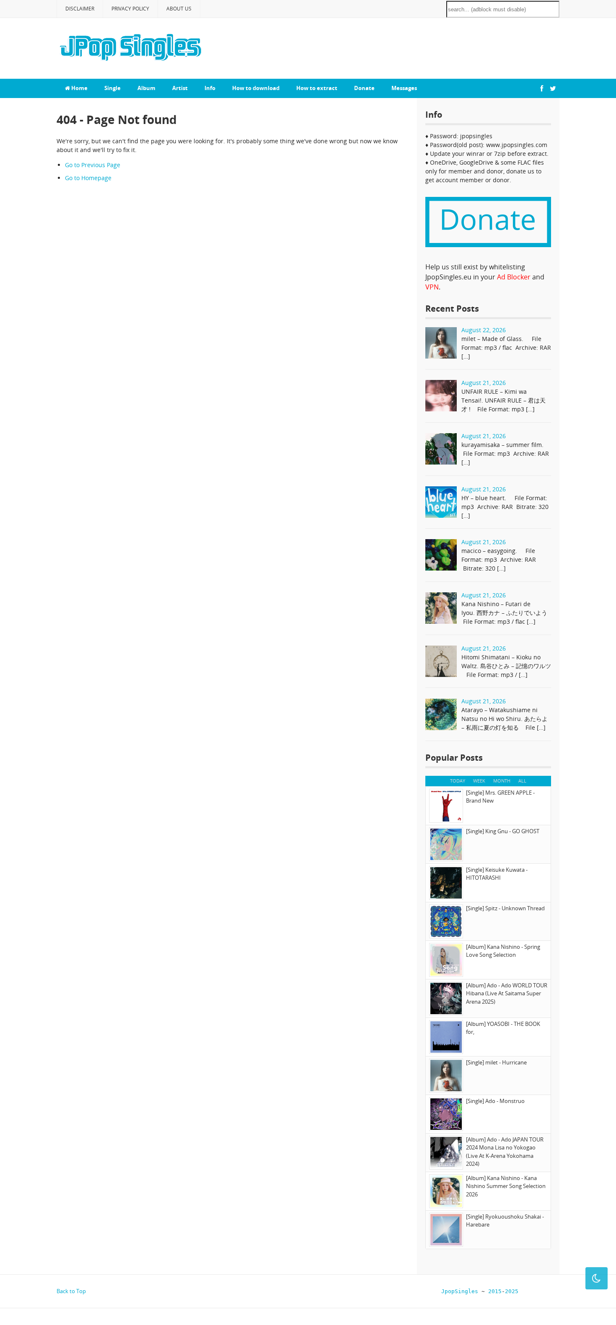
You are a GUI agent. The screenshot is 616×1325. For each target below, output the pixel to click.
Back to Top (71, 1291)
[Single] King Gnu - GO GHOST (502, 831)
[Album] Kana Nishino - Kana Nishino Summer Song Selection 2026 (506, 1186)
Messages (404, 88)
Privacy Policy (130, 8)
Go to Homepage (88, 178)
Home (79, 88)
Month (501, 780)
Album (146, 88)
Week (479, 780)
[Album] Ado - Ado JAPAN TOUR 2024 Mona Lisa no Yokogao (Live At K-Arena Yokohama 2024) (505, 1152)
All (522, 780)
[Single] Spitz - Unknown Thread (505, 908)
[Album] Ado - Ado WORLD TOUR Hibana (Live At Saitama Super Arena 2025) (506, 993)
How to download (256, 88)
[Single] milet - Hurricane (496, 1062)
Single (112, 88)
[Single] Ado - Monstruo (495, 1101)
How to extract (316, 88)
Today (457, 780)
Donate (364, 88)
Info (209, 88)
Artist (180, 88)
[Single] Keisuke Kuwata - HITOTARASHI (497, 874)
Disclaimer (79, 8)
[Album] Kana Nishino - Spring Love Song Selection (503, 951)
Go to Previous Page (92, 165)
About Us (179, 8)
